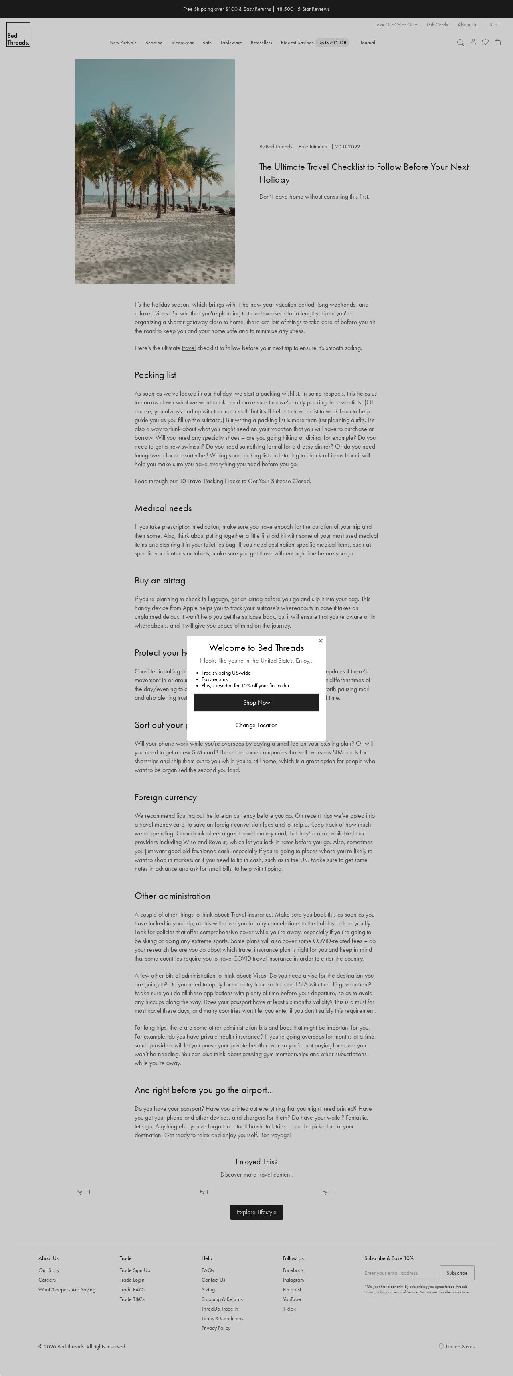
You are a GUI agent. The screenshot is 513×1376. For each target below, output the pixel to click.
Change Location (257, 725)
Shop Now (256, 702)
